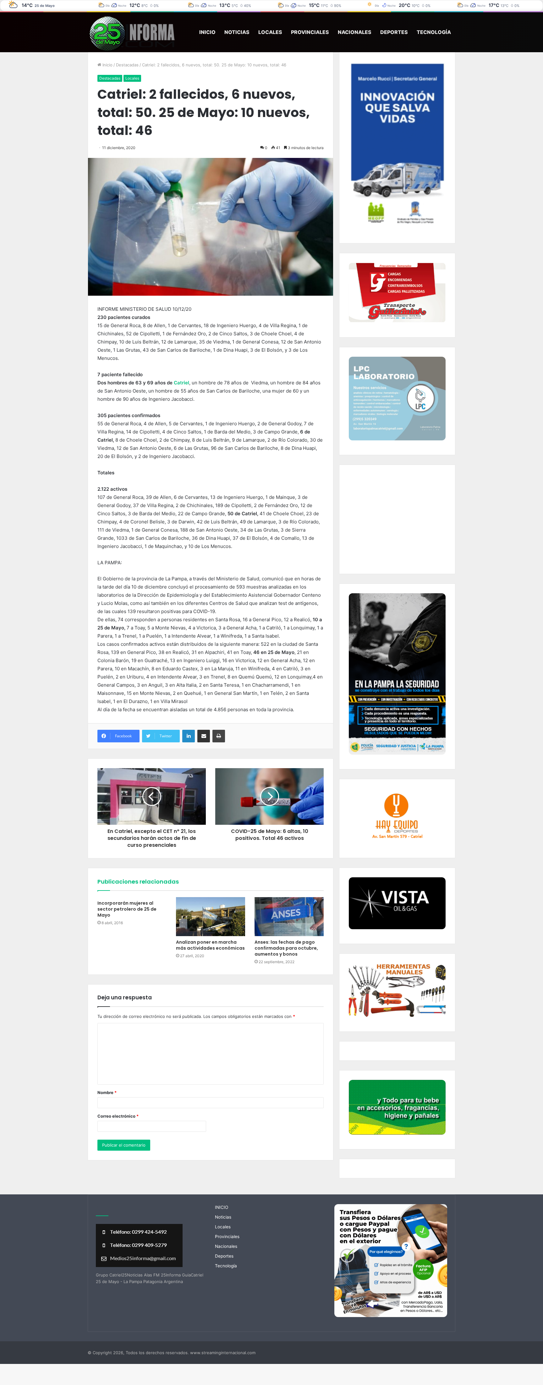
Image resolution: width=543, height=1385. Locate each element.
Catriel (181, 383)
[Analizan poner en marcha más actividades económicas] (210, 916)
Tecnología (434, 32)
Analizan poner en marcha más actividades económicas (210, 945)
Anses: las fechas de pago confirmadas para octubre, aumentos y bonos (286, 948)
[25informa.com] (132, 34)
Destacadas (127, 64)
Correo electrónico (118, 1116)
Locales (270, 32)
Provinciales (310, 32)
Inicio (106, 64)
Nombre (107, 1092)
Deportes (394, 32)
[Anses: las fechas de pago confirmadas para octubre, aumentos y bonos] (289, 916)
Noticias (237, 32)
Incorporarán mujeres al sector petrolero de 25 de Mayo (126, 909)
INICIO (207, 32)
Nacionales (354, 32)
